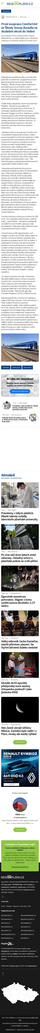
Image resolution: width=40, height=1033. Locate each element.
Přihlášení (9, 906)
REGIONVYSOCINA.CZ (27, 919)
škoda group (16, 367)
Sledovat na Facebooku (20, 391)
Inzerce (3, 906)
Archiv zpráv (23, 906)
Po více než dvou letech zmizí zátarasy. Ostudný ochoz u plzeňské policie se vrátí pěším (19, 558)
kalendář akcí (13, 887)
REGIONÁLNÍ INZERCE (20, 867)
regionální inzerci (28, 889)
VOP (36, 1017)
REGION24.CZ (25, 938)
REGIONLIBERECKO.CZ (8, 934)
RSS (29, 906)
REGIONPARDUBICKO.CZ (28, 915)
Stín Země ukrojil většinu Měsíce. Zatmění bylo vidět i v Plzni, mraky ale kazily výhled (19, 731)
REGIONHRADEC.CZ (7, 938)
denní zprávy (7, 884)
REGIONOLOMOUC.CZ (27, 930)
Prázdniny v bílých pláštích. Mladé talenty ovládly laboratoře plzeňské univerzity (25, 407)
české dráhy (27, 367)
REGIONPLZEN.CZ (11, 17)
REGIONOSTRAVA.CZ (27, 934)
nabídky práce (22, 887)
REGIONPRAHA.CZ (7, 927)
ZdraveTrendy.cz (32, 966)
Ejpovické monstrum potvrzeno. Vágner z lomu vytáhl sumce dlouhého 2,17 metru (18, 601)
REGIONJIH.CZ (5, 923)
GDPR (33, 1017)
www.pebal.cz (21, 817)
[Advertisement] (20, 449)
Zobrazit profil (20, 829)
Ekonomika (6, 11)
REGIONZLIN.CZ (25, 927)
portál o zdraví (15, 966)
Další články (19, 742)
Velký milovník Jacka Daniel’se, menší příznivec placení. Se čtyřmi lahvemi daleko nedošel (19, 644)
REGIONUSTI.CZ (6, 930)
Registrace (16, 906)
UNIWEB (15, 954)
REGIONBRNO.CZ (26, 923)
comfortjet (6, 367)
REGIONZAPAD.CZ (6, 919)
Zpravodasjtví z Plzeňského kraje (11, 478)
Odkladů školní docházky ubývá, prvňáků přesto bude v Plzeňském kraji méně (15, 419)
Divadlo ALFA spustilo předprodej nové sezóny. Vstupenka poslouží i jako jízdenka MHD (16, 687)
